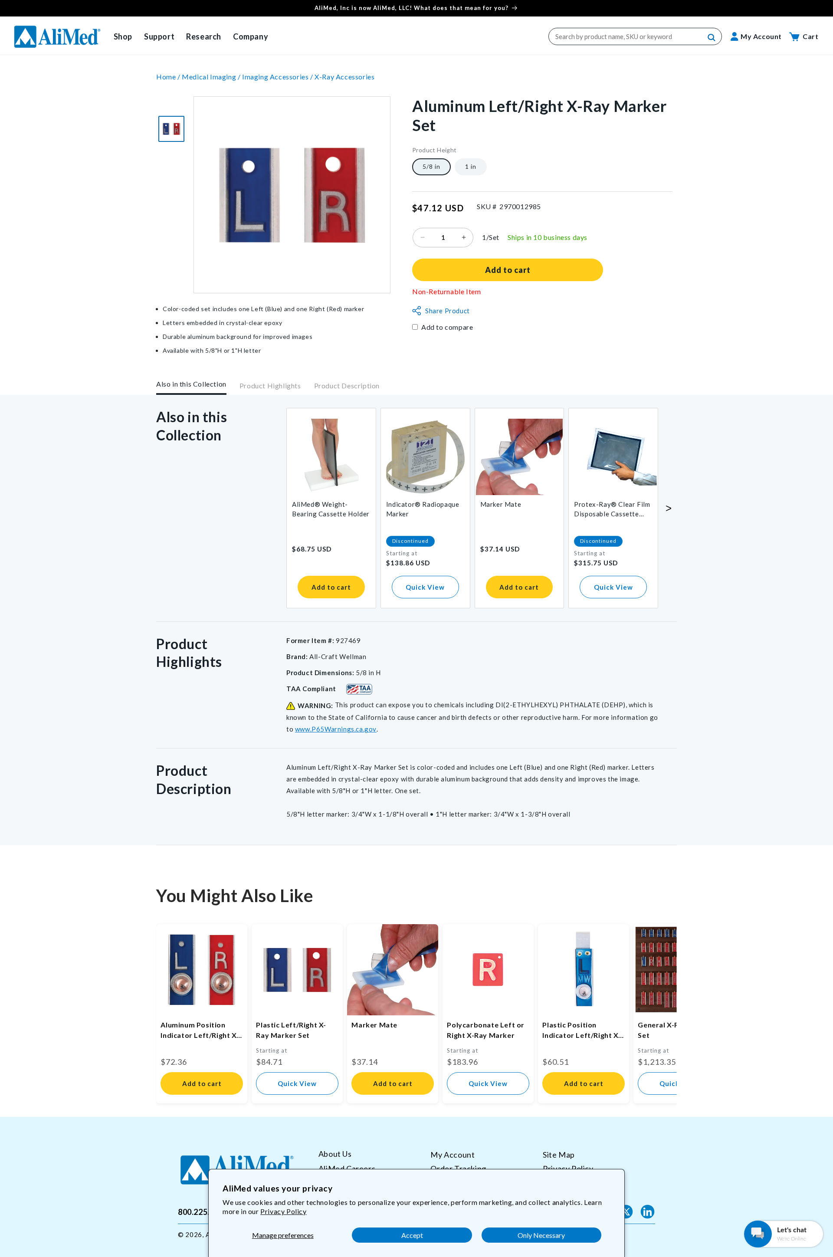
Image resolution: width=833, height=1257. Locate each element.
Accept (412, 1235)
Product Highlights (270, 385)
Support (159, 36)
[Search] (711, 37)
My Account (452, 1154)
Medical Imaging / (212, 76)
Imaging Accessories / (278, 76)
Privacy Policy (283, 1211)
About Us (335, 1154)
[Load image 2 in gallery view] (171, 129)
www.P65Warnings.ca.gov (336, 729)
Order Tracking (458, 1168)
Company (250, 36)
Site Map (559, 1154)
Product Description (347, 385)
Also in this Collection (191, 384)
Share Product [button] (447, 311)
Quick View (425, 587)
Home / (169, 76)
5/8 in (431, 166)
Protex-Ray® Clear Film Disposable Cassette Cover (612, 509)
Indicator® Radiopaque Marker (422, 509)
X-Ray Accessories (344, 76)
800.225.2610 (203, 1211)
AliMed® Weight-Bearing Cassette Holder (331, 509)
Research (203, 36)
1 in (470, 166)
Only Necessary (541, 1235)
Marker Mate (500, 504)
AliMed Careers (346, 1168)
